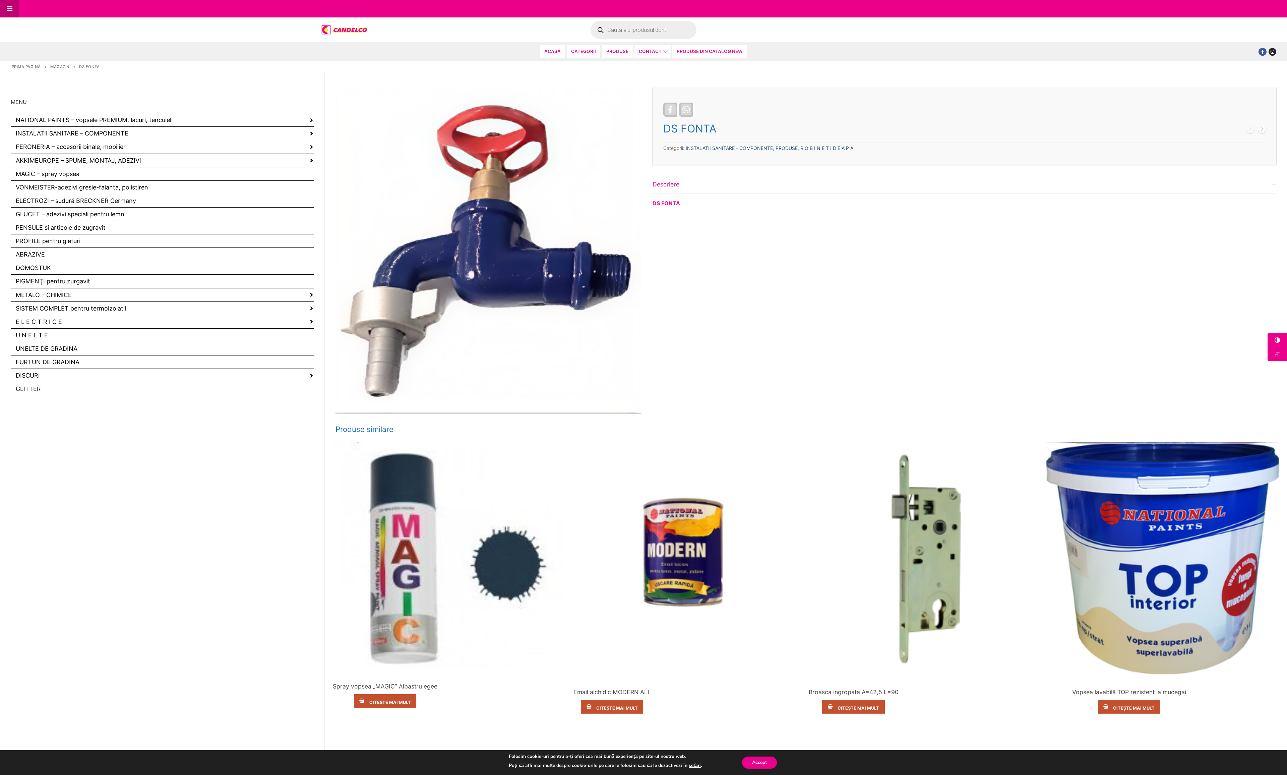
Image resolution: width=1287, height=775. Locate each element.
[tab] (964, 191)
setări (695, 765)
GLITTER (28, 388)
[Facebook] (1262, 52)
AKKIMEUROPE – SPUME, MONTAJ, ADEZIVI (78, 160)
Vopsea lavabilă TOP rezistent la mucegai (1129, 692)
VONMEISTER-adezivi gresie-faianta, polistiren (82, 187)
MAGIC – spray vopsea (47, 173)
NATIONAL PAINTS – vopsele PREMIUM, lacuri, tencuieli (94, 119)
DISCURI (28, 375)
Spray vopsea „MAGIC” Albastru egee (385, 686)
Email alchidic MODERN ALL (612, 692)
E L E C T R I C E (39, 321)
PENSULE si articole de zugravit (61, 227)
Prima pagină (26, 66)
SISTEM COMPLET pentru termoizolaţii (71, 308)
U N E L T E (32, 335)
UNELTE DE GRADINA (46, 348)
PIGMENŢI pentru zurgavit (53, 281)
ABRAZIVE (30, 254)
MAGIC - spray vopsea (385, 675)
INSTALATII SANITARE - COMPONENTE (729, 148)
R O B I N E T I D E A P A (826, 148)
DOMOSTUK (33, 267)
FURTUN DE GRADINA (47, 362)
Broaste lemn (853, 681)
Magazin (60, 66)
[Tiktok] (1272, 52)
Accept (759, 762)
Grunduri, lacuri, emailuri (612, 681)
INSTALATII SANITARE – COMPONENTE (72, 133)
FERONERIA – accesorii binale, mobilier (71, 146)
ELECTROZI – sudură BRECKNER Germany (76, 200)
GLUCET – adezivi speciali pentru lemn (70, 214)
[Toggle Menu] (9, 8)
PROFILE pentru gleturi (48, 240)
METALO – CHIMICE (44, 294)
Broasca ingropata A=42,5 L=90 (854, 692)
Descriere (666, 184)
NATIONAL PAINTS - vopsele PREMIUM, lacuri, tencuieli (1129, 681)
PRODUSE (787, 148)
